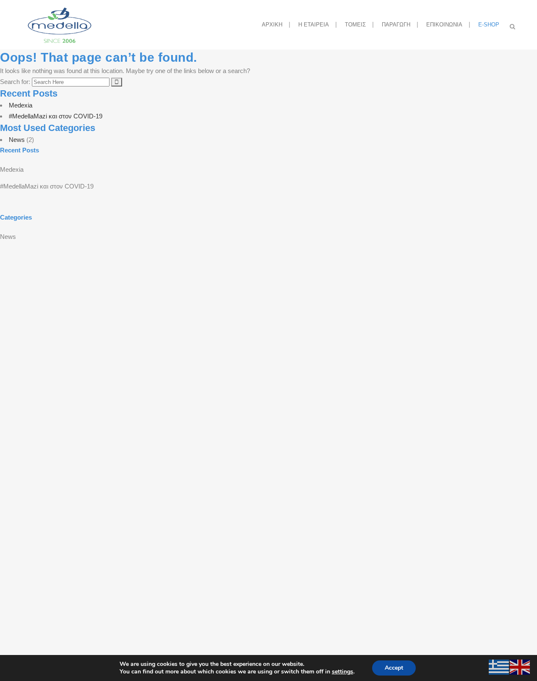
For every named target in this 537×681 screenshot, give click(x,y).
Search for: (15, 81)
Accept (394, 668)
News (17, 139)
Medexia (20, 105)
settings (342, 672)
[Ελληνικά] (499, 666)
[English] (520, 666)
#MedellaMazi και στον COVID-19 (55, 116)
